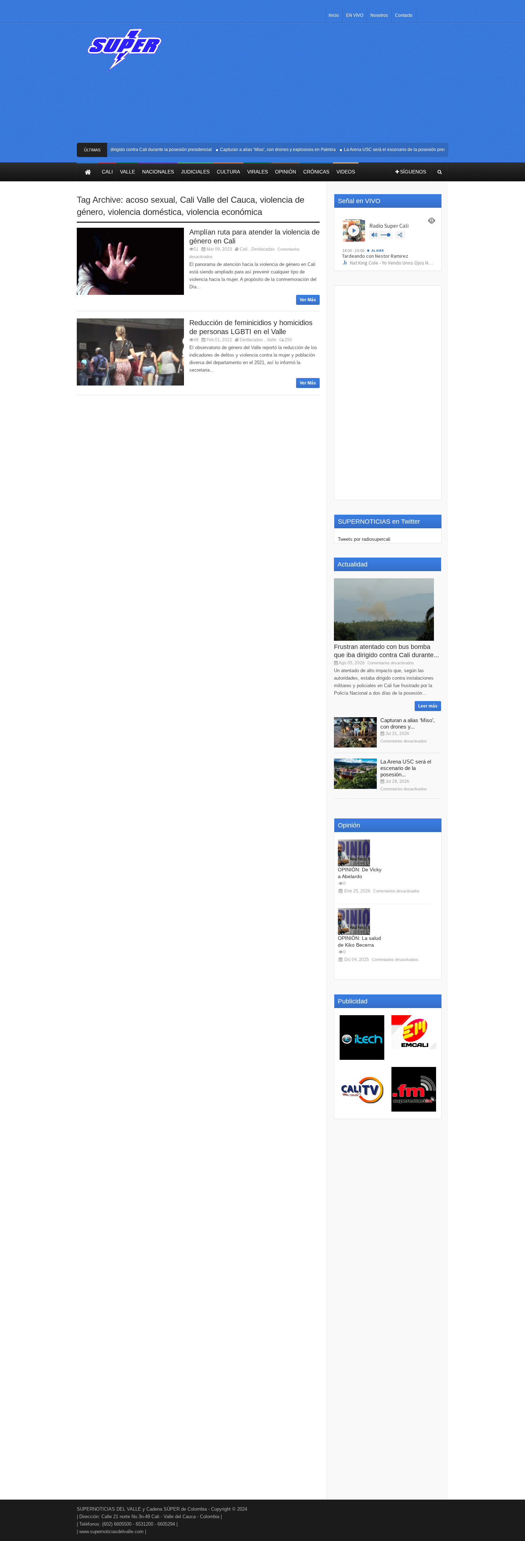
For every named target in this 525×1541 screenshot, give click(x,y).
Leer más (428, 706)
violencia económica (224, 212)
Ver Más (308, 299)
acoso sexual (150, 200)
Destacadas (263, 249)
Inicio (334, 15)
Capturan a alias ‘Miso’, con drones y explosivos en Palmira (267, 149)
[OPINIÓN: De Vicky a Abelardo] (354, 853)
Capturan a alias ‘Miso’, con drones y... (407, 723)
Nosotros (379, 15)
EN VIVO (354, 15)
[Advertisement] (315, 86)
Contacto (403, 15)
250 (288, 339)
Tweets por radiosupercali (364, 539)
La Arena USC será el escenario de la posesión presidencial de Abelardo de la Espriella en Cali (426, 149)
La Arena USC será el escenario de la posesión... (405, 768)
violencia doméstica (144, 212)
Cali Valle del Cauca (217, 200)
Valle (271, 339)
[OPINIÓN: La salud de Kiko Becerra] (354, 921)
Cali (244, 249)
